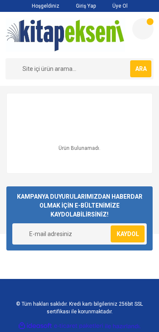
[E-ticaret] (78, 326)
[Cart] (142, 28)
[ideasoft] (35, 326)
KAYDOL (128, 234)
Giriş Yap (85, 6)
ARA (141, 68)
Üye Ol (119, 6)
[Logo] (66, 35)
